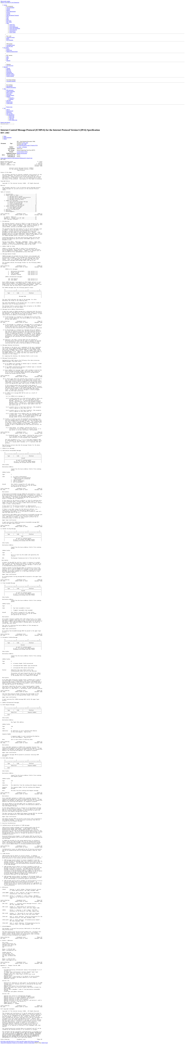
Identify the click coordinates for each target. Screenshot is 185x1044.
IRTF (7, 19)
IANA (29, 1041)
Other (7, 23)
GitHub (43, 1042)
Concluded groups (10, 45)
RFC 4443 (25, 142)
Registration (9, 72)
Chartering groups (10, 37)
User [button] (4, 108)
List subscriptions (10, 114)
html (19, 151)
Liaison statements (10, 91)
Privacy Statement (35, 1041)
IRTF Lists (11, 117)
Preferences (9, 112)
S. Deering (24, 147)
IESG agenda (9, 92)
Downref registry (10, 95)
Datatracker (16, 2)
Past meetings (9, 86)
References (17, 158)
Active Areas (12, 25)
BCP (10, 65)
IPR (13, 158)
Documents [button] (6, 47)
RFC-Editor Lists (13, 120)
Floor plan (8, 70)
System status (9, 103)
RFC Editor (9, 22)
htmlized (23, 151)
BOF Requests (9, 40)
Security (8, 14)
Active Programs (13, 29)
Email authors (4, 158)
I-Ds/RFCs (11, 98)
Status (4, 136)
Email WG (9, 158)
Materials (8, 69)
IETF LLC (8, 20)
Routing (8, 12)
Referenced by (23, 158)
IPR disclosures (9, 90)
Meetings (11, 99)
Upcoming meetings (11, 81)
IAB (7, 18)
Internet (8, 10)
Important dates (9, 73)
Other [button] (4, 88)
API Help (8, 100)
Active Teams (12, 32)
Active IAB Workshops (14, 28)
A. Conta (19, 147)
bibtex (26, 151)
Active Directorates (13, 27)
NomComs (8, 94)
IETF (2, 1041)
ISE (7, 59)
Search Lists (29, 158)
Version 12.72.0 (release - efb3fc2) (20, 1042)
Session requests (10, 76)
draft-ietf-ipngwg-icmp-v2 (25, 145)
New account (9, 113)
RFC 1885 (24, 144)
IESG (7, 16)
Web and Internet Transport (12, 15)
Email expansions (7, 137)
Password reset (9, 110)
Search (7, 49)
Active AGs (12, 24)
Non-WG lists (9, 46)
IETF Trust (19, 1041)
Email (46, 1042)
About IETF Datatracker (6, 1042)
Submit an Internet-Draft (11, 51)
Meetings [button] (5, 67)
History (5, 138)
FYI (12, 65)
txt (17, 151)
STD (7, 65)
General (8, 8)
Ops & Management (11, 11)
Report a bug (9, 107)
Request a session (10, 74)
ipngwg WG (34, 145)
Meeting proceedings (11, 87)
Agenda (8, 68)
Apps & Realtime (10, 7)
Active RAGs (12, 31)
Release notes (9, 101)
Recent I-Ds (9, 50)
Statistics (8, 96)
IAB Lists (11, 118)
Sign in (8, 109)
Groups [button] (5, 5)
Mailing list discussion (22, 153)
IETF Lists (11, 116)
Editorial (8, 60)
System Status (31, 1042)
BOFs (7, 38)
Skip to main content (5, 1)
